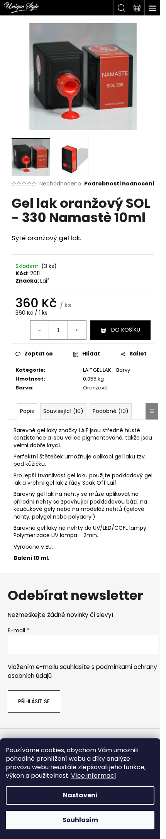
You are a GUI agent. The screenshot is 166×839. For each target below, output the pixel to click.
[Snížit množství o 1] (39, 330)
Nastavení (80, 795)
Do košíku (125, 330)
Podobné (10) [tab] (111, 411)
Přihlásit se (34, 701)
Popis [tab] (27, 411)
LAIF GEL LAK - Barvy (106, 370)
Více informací (93, 775)
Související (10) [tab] (63, 411)
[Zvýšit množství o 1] (77, 330)
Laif (44, 281)
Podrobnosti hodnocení (119, 183)
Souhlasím (80, 819)
